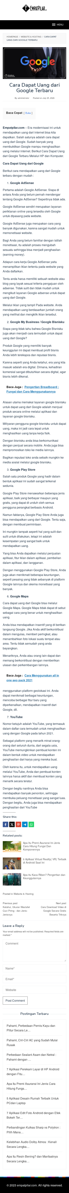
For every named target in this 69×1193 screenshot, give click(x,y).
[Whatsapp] (31, 824)
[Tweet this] (12, 824)
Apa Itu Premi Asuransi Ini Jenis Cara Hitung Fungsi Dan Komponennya (41, 846)
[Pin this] (18, 824)
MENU (60, 24)
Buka (28, 113)
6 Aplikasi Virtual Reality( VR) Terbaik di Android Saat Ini (44, 860)
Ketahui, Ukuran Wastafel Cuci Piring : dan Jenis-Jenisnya (16, 908)
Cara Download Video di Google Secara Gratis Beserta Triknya (53, 908)
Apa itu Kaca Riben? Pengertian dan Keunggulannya (44, 876)
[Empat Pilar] (34, 8)
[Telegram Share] (25, 824)
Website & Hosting (23, 893)
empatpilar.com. (27, 1185)
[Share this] (5, 824)
